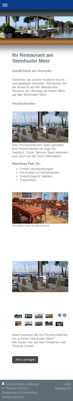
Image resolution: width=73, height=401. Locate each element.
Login (67, 384)
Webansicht (63, 388)
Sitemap (33, 384)
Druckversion (15, 384)
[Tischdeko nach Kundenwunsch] (40, 208)
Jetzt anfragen (25, 359)
